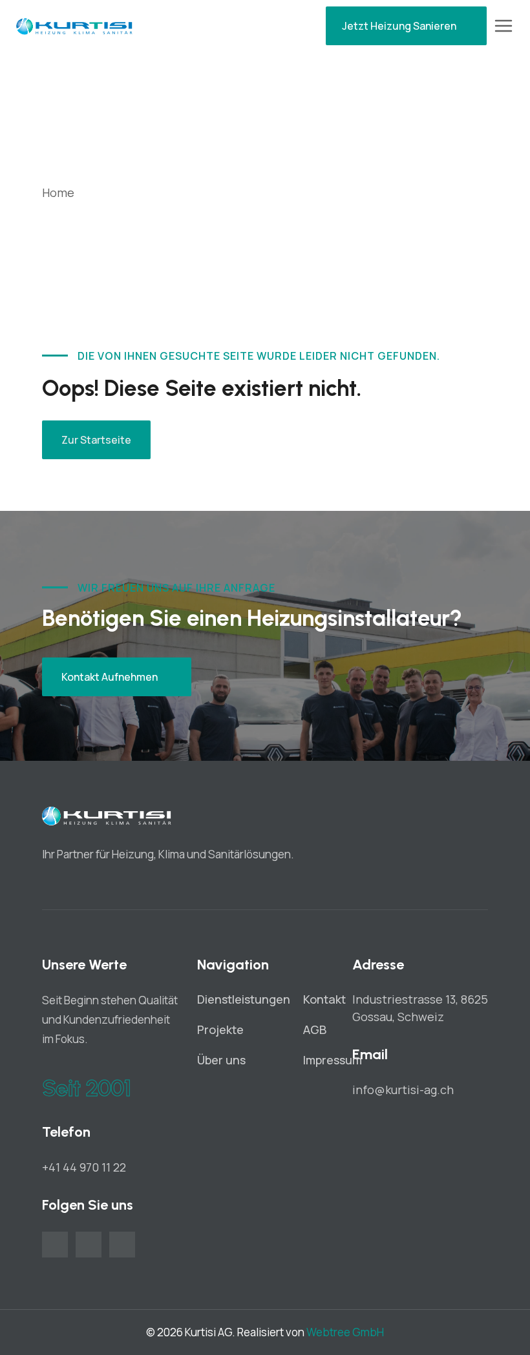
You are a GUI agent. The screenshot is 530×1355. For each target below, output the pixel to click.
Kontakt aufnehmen (109, 677)
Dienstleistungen (243, 999)
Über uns (221, 1060)
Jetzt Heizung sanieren (399, 26)
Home (58, 192)
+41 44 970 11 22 (84, 1167)
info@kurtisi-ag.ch (403, 1089)
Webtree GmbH (345, 1332)
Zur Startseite (96, 440)
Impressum (332, 1060)
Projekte (220, 1029)
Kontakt (324, 999)
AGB (314, 1029)
